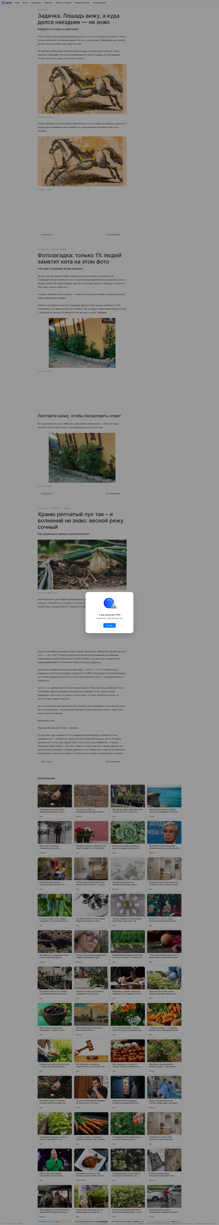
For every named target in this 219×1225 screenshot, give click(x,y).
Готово (109, 625)
